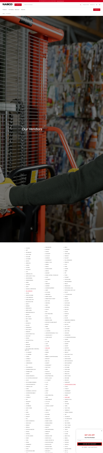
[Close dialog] (101, 431)
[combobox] (52, 4)
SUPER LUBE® (67, 397)
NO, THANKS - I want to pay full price (89, 447)
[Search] (80, 4)
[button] (96, 4)
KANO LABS (47, 348)
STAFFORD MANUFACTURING (70, 384)
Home (4, 13)
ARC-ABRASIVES (29, 291)
